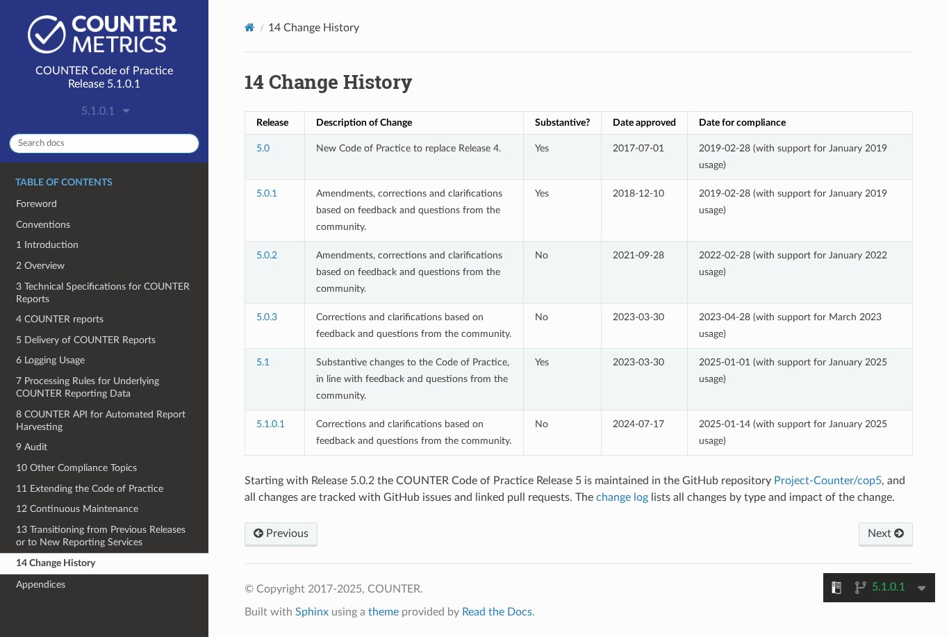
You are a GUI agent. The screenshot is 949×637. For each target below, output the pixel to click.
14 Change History (55, 563)
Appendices (40, 584)
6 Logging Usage (50, 360)
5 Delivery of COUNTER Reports (86, 340)
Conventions (43, 225)
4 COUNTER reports (60, 319)
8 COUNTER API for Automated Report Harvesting (100, 420)
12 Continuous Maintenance (77, 509)
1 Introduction (47, 245)
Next (881, 533)
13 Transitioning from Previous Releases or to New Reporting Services (100, 535)
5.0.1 (266, 193)
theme (383, 612)
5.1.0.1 (270, 424)
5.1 (263, 362)
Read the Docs (497, 612)
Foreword (36, 204)
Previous (285, 533)
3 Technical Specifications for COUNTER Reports (103, 292)
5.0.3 (266, 317)
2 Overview (40, 265)
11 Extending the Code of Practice (89, 488)
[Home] (250, 27)
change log (622, 497)
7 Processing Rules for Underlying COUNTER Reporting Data (87, 387)
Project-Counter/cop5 (828, 480)
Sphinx (312, 612)
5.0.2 (266, 255)
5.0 (263, 148)
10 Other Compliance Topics (76, 468)
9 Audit (31, 447)
